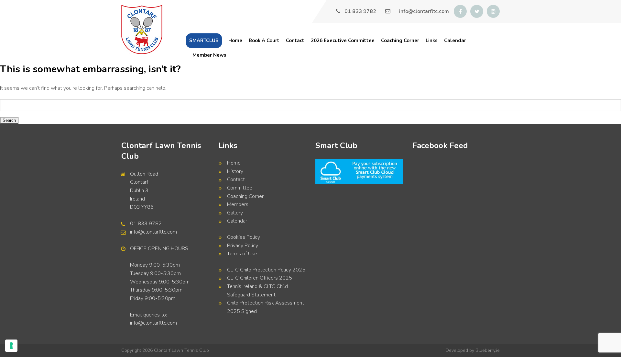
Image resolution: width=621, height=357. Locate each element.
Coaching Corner (400, 40)
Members (237, 204)
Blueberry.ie (487, 350)
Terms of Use (242, 253)
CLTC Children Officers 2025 (259, 278)
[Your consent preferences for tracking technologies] (11, 346)
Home (235, 40)
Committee (239, 187)
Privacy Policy (242, 245)
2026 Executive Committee (343, 40)
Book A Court (264, 40)
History (235, 171)
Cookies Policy (243, 237)
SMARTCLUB (204, 40)
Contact (295, 40)
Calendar (455, 40)
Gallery (235, 212)
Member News (209, 55)
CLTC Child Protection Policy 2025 (266, 269)
